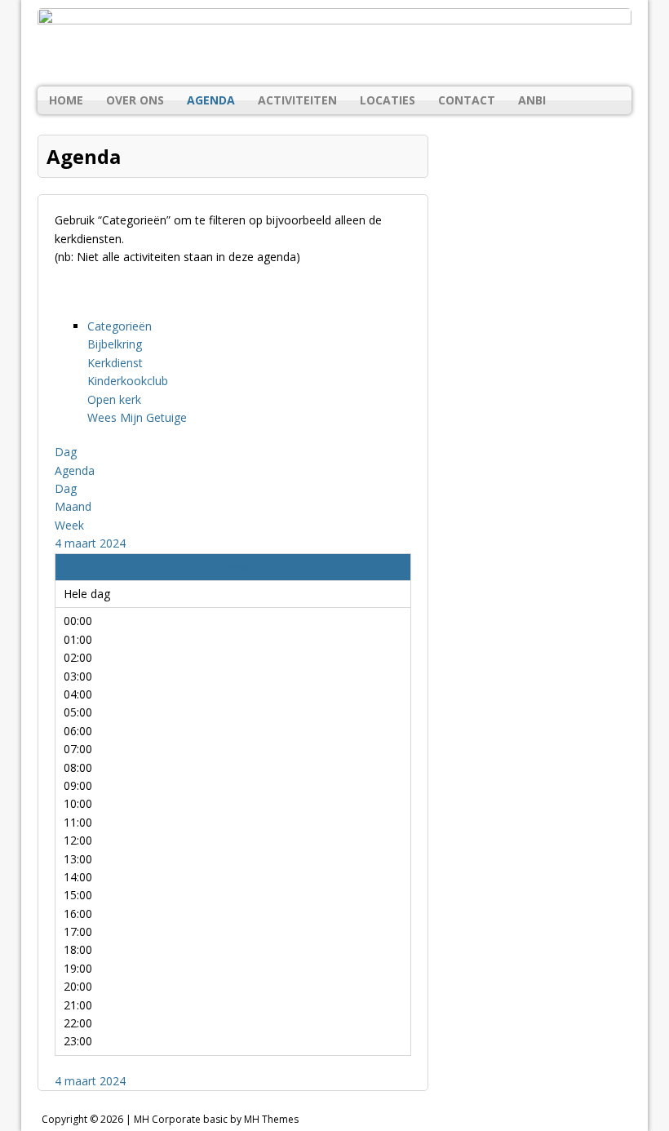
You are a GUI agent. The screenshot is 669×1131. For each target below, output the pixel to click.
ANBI (532, 100)
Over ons (135, 100)
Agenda (211, 100)
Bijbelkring (114, 344)
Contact (466, 100)
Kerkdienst (115, 362)
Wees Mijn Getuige (137, 417)
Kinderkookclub (127, 380)
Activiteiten (297, 100)
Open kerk (114, 399)
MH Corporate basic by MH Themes (216, 1119)
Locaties (387, 100)
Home (66, 100)
